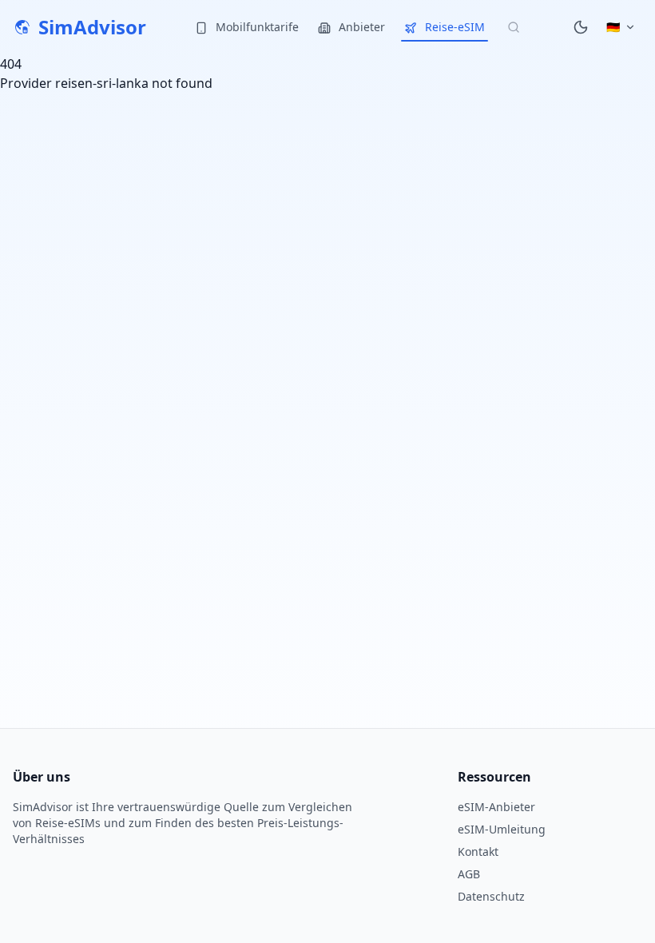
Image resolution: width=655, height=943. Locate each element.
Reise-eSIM (453, 26)
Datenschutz (491, 896)
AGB (469, 873)
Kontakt (478, 851)
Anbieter (360, 26)
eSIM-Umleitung (502, 829)
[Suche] (514, 27)
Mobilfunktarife (255, 26)
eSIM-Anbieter (496, 806)
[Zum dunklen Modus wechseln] (580, 27)
